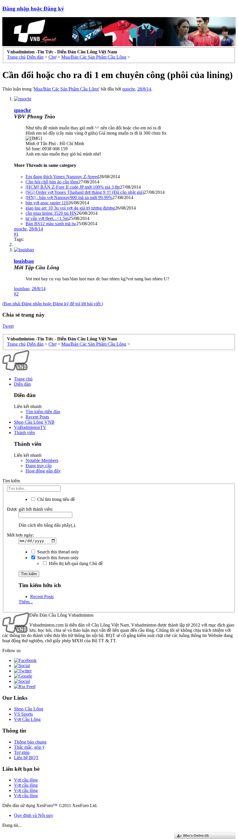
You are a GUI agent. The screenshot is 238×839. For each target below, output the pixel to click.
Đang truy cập (39, 465)
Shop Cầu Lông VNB (34, 422)
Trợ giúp (22, 752)
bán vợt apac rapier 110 (47, 202)
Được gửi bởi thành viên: (30, 509)
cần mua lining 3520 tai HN (51, 213)
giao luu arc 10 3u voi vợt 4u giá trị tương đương (70, 207)
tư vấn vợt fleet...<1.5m (47, 218)
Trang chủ (23, 378)
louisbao (24, 261)
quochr (128, 88)
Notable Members (42, 460)
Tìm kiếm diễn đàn (43, 411)
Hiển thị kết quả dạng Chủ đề (75, 563)
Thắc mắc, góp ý (29, 747)
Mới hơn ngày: (20, 535)
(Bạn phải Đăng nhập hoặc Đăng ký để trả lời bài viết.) (52, 303)
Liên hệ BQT (26, 757)
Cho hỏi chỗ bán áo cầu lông (52, 181)
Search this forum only (57, 557)
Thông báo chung (30, 741)
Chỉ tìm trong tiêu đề (55, 499)
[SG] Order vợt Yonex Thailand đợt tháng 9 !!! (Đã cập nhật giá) (85, 192)
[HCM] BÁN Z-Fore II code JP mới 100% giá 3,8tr (73, 187)
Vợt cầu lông (26, 779)
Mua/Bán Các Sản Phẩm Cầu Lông (66, 88)
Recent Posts (37, 416)
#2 (16, 293)
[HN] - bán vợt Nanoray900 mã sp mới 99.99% (69, 197)
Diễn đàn (22, 384)
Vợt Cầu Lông (27, 719)
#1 (16, 234)
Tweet (8, 326)
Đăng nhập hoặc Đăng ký (33, 9)
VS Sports (23, 714)
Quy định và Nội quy (33, 815)
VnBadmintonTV (30, 427)
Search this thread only (57, 551)
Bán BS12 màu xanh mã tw (51, 223)
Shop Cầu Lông (28, 708)
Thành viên (24, 432)
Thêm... (26, 601)
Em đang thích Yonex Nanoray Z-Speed (62, 176)
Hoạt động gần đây (43, 470)
